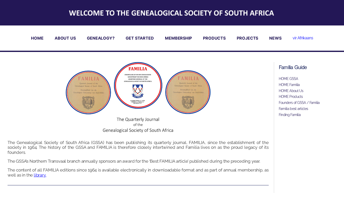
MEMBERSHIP (178, 38)
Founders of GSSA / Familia (299, 103)
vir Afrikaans (303, 38)
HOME (37, 38)
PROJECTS (247, 38)
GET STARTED (140, 38)
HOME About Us (291, 91)
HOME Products (291, 97)
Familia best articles (293, 109)
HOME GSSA (288, 79)
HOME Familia (289, 85)
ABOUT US (65, 38)
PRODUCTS (214, 38)
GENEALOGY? (101, 38)
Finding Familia (290, 115)
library (40, 175)
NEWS (275, 38)
